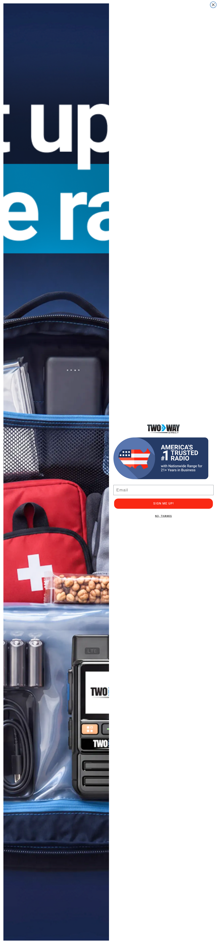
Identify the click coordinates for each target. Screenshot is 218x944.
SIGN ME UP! (163, 503)
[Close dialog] (213, 5)
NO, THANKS (163, 516)
